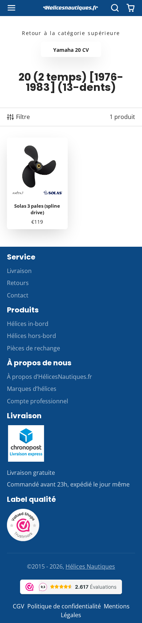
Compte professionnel (37, 401)
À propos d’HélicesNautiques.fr (49, 377)
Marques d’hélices (31, 389)
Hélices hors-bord (31, 336)
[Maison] (71, 8)
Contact (17, 295)
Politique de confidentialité (64, 606)
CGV (18, 606)
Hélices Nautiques (90, 566)
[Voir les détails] (26, 443)
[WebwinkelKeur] (23, 539)
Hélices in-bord (27, 324)
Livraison (19, 271)
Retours (18, 283)
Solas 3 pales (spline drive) (37, 183)
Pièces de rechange (33, 348)
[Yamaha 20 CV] (71, 49)
